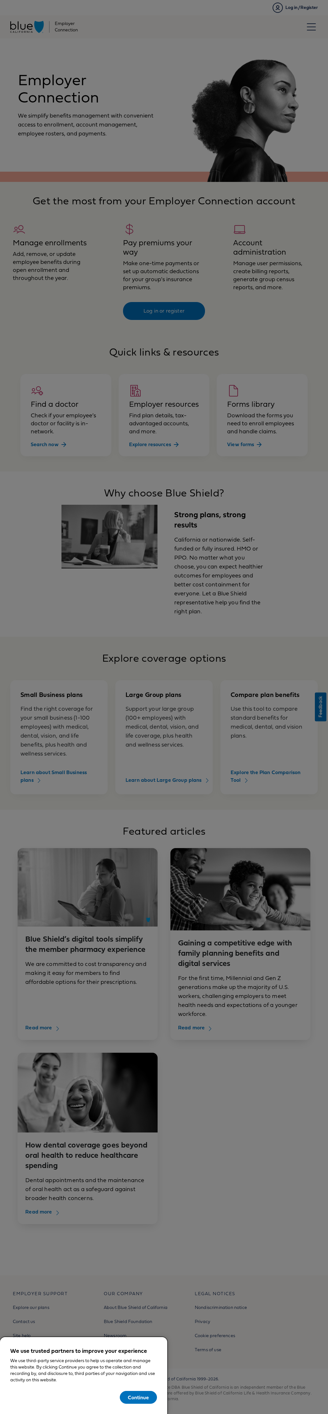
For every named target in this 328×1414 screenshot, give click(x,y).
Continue (138, 1397)
